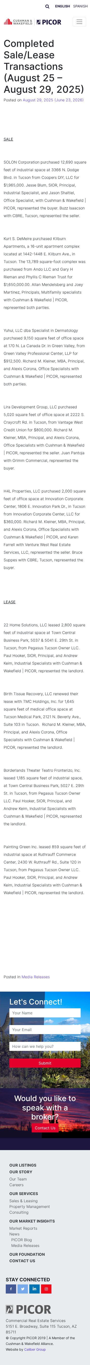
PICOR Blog (21, 1239)
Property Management (29, 1206)
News (14, 1234)
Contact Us (45, 1127)
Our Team (18, 1179)
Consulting (19, 1212)
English (62, 6)
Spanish (80, 6)
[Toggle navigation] (79, 22)
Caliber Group (35, 1349)
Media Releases (36, 976)
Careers (16, 1184)
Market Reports (23, 1228)
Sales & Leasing (23, 1200)
